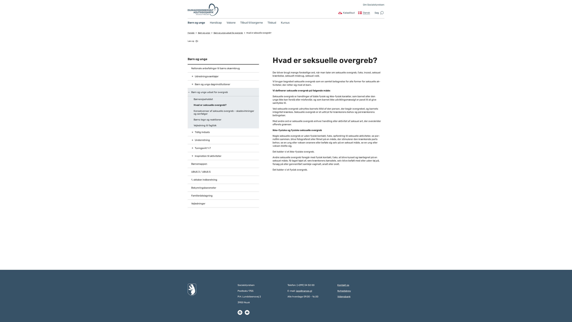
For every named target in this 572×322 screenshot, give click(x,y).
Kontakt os (343, 285)
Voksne (231, 22)
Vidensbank (343, 296)
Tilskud (272, 22)
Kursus (285, 22)
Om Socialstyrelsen (373, 4)
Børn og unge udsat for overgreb (228, 33)
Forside (191, 33)
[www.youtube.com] (247, 312)
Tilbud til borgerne (251, 22)
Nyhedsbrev (344, 291)
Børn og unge (196, 22)
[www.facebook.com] (240, 312)
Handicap (216, 22)
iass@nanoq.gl (304, 291)
